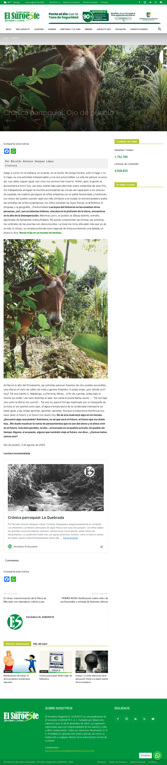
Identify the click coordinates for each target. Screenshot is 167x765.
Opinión (52, 29)
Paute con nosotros (71, 2)
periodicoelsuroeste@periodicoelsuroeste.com (69, 750)
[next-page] (11, 689)
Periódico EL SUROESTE (40, 617)
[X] (155, 2)
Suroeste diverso (139, 29)
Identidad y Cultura (70, 29)
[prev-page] (6, 689)
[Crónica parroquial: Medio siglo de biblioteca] (55, 662)
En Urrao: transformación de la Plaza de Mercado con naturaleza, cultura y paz (25, 600)
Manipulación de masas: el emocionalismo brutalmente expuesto (17, 678)
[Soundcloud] (150, 2)
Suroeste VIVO (104, 29)
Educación (120, 29)
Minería (88, 29)
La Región (39, 29)
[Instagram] (144, 2)
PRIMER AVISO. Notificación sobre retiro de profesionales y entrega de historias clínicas (84, 600)
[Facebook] (139, 2)
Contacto (104, 2)
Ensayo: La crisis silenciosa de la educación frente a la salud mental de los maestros (92, 678)
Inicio (8, 29)
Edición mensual (90, 2)
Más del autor (40, 644)
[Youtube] (161, 2)
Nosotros (54, 2)
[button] (159, 29)
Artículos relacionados (17, 644)
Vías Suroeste (23, 29)
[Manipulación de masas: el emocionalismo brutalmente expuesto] (20, 662)
